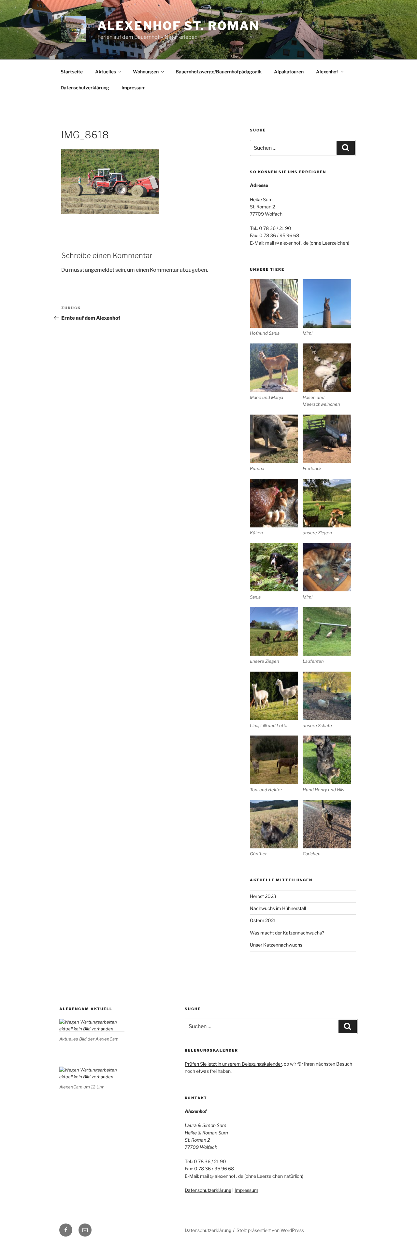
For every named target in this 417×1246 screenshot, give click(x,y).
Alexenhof (327, 71)
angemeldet (99, 270)
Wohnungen (146, 71)
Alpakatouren (289, 71)
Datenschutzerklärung (85, 87)
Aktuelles (105, 71)
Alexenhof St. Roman (178, 26)
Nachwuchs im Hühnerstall (278, 908)
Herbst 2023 (263, 896)
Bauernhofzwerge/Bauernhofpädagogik (219, 71)
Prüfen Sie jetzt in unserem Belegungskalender (233, 1064)
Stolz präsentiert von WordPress (270, 1230)
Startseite (72, 71)
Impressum (134, 87)
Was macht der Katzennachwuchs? (287, 932)
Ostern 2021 (263, 920)
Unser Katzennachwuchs (276, 945)
